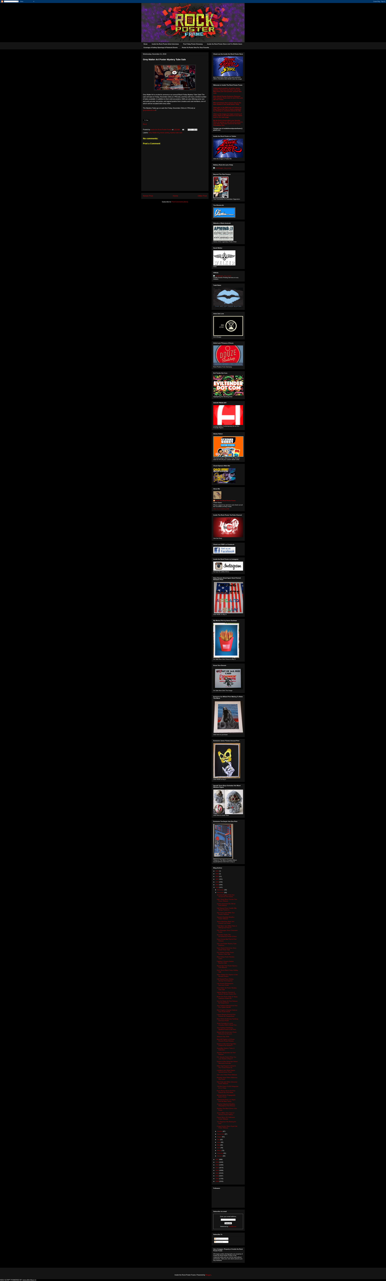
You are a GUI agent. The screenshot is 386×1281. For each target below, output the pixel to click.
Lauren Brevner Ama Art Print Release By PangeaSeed (226, 1015)
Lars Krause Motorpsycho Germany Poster (225, 984)
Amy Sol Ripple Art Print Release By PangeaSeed (227, 1002)
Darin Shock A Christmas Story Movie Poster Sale (226, 949)
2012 (217, 1173)
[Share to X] (192, 130)
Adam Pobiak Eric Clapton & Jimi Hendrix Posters (227, 975)
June (219, 1142)
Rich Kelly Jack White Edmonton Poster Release (227, 1082)
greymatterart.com (149, 110)
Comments (219, 1242)
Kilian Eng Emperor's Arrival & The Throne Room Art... (226, 1066)
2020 (217, 882)
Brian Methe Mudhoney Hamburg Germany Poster (227, 1019)
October (220, 1131)
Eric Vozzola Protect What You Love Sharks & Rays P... (226, 1058)
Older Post (202, 196)
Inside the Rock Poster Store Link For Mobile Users (224, 44)
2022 (217, 876)
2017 (217, 1159)
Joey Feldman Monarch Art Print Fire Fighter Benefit (227, 1006)
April (218, 1147)
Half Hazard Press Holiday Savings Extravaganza (225, 980)
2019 (217, 884)
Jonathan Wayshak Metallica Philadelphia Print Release (226, 1105)
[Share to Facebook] (194, 130)
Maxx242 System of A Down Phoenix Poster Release (226, 1040)
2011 (217, 1176)
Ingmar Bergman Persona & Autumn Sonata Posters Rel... (227, 993)
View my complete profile (221, 509)
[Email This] (189, 130)
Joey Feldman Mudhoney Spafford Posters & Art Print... (227, 1028)
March (219, 1150)
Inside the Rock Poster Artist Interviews (165, 44)
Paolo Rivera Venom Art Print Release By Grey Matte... (226, 1091)
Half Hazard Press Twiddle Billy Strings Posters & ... (227, 909)
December (220, 890)
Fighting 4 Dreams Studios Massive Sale (225, 962)
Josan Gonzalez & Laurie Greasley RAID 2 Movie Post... (227, 1024)
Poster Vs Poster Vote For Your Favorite (195, 47)
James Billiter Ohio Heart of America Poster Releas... (225, 1113)
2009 (217, 1181)
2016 (217, 1162)
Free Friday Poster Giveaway (193, 44)
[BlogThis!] (191, 130)
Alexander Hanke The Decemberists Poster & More (227, 935)
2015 (217, 1165)
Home (145, 44)
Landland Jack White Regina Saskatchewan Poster (226, 1071)
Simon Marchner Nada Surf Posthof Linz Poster (225, 922)
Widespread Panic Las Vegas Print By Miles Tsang (226, 1100)
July (218, 1139)
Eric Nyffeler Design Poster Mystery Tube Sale (225, 953)
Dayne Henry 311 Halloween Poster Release (226, 1118)
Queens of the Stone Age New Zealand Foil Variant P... (226, 1044)
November (220, 892)
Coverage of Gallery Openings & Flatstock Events (161, 47)
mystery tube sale (176, 133)
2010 (217, 1178)
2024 (217, 871)
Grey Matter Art (154, 133)
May (218, 1145)
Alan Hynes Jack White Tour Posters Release (226, 913)
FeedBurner (232, 1226)
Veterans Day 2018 (223, 1036)
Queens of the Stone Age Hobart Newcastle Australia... (227, 1062)
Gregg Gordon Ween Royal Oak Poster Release (227, 1127)
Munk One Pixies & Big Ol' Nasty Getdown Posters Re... (227, 997)
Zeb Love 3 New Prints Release (227, 1074)
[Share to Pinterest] (196, 130)
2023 (217, 874)
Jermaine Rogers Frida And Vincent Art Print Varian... (225, 895)
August (219, 1137)
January (220, 1156)
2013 (217, 1170)
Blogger (208, 1275)
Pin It (145, 124)
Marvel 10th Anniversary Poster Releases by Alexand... (227, 1033)
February (220, 1153)
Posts (218, 1239)
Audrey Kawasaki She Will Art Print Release (226, 904)
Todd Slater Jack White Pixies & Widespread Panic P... (227, 926)
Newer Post (148, 196)
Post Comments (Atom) (180, 202)
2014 (217, 1167)
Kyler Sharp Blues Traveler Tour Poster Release (227, 900)
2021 (217, 879)
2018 (217, 887)
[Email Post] (183, 129)
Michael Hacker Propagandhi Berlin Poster (226, 1096)
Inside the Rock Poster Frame (161, 129)
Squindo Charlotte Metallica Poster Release (225, 918)
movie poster (164, 133)
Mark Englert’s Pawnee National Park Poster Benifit (227, 1011)
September (221, 1134)
